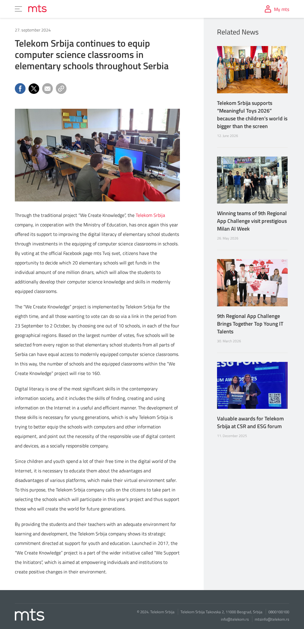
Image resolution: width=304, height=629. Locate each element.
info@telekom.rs (235, 619)
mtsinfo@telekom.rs (272, 619)
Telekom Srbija (150, 215)
